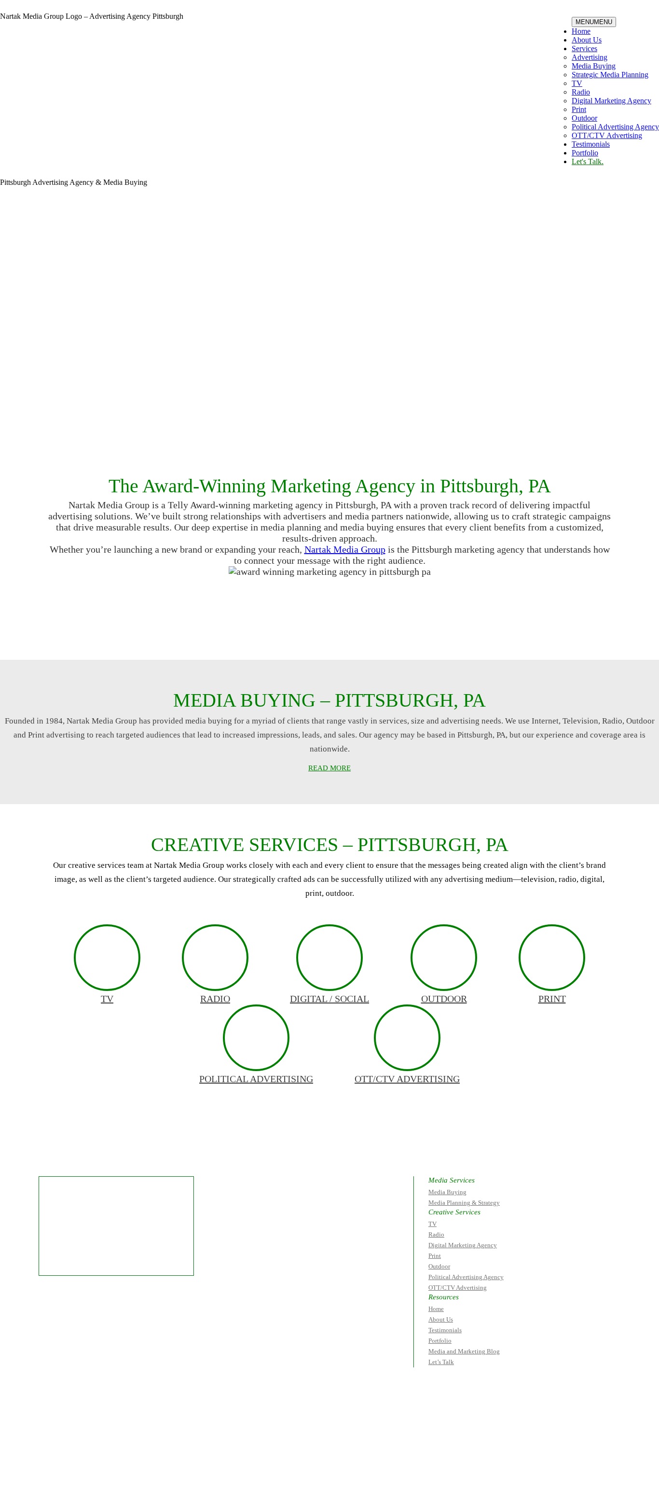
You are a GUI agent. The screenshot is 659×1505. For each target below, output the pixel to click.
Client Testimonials (230, 633)
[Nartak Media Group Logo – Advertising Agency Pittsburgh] (61, 41)
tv (107, 998)
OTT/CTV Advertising (607, 135)
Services (584, 48)
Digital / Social (329, 998)
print (552, 998)
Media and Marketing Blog (464, 1351)
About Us (587, 40)
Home (581, 31)
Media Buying (594, 66)
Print (579, 109)
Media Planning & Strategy (464, 1202)
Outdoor (584, 118)
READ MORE (329, 768)
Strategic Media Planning (610, 74)
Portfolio (585, 153)
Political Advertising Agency (615, 127)
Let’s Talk (441, 1362)
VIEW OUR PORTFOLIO (416, 633)
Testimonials (591, 144)
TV (577, 83)
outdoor (444, 998)
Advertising (589, 57)
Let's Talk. (588, 161)
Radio (581, 92)
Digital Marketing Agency (611, 101)
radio (215, 998)
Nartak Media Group (344, 549)
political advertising (256, 1078)
